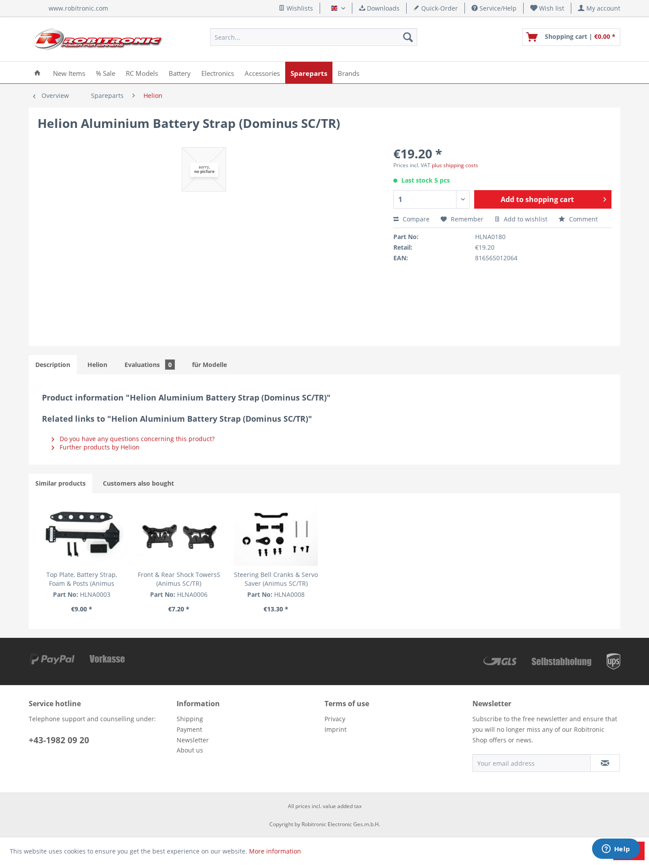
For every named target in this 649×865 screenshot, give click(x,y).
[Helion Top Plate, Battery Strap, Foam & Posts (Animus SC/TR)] (82, 535)
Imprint (335, 729)
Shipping (190, 719)
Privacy (334, 719)
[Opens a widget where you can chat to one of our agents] (616, 850)
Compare (415, 219)
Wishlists (299, 8)
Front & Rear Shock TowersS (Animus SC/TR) (179, 579)
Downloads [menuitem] (382, 8)
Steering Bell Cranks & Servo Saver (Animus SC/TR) (276, 579)
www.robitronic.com (78, 8)
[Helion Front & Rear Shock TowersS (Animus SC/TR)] (179, 535)
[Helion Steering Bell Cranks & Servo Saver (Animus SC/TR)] (276, 535)
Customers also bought (138, 483)
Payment (189, 729)
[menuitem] (547, 8)
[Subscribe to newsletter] (605, 763)
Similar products (60, 483)
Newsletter (193, 740)
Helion (97, 364)
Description (52, 364)
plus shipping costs (455, 165)
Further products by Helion (99, 447)
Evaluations (148, 364)
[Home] (37, 72)
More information (275, 851)
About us (190, 750)
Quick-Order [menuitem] (438, 8)
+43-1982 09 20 (59, 740)
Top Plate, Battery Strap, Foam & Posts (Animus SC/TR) (81, 579)
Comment (582, 219)
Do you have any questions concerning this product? (136, 438)
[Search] (408, 37)
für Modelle (209, 364)
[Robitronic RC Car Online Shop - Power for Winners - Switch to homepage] (97, 39)
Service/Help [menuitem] (497, 8)
